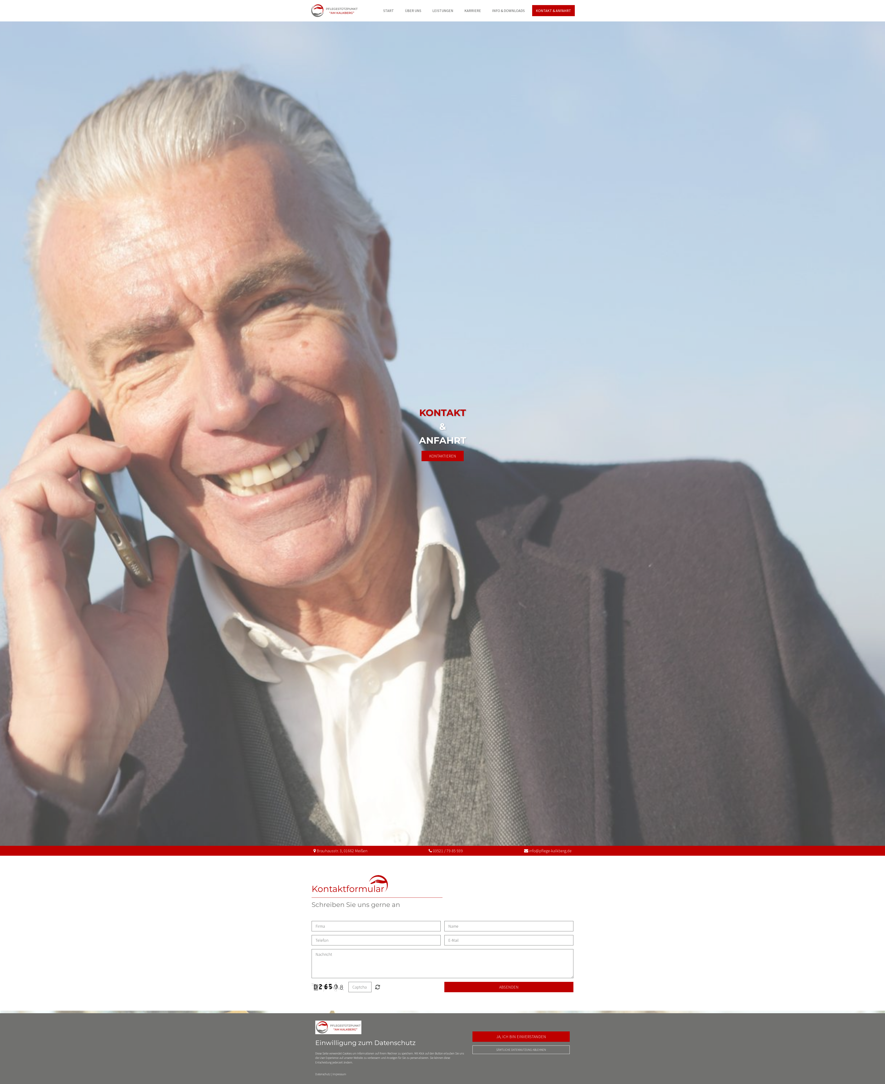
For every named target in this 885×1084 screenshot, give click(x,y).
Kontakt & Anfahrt (553, 10)
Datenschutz (322, 1074)
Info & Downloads (508, 10)
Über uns (413, 10)
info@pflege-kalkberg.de (550, 850)
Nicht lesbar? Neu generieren (377, 987)
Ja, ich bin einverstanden (521, 1036)
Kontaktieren (442, 456)
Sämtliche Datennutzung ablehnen (521, 1050)
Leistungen (442, 10)
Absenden (509, 987)
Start (388, 10)
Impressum (339, 1074)
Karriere (472, 10)
